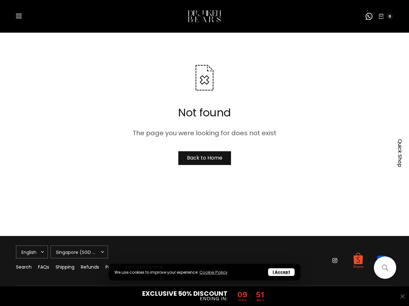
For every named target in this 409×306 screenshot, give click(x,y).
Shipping (65, 267)
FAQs (43, 267)
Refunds (90, 267)
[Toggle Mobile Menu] (23, 16)
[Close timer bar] (402, 296)
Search (24, 267)
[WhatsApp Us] (369, 16)
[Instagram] (335, 260)
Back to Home (204, 157)
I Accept (281, 272)
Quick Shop (400, 153)
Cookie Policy (213, 272)
